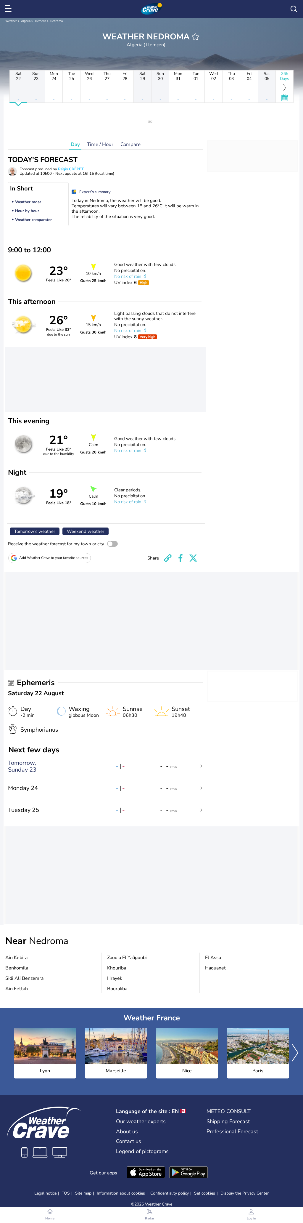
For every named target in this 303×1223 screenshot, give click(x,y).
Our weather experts (141, 1121)
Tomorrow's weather (34, 531)
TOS (66, 1193)
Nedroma (56, 21)
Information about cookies (121, 1193)
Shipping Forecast (228, 1121)
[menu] (9, 9)
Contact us (128, 1141)
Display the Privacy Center (244, 1193)
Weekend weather (85, 531)
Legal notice (45, 1193)
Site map (83, 1193)
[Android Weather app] (188, 1172)
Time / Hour (100, 144)
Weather (11, 21)
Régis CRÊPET (71, 169)
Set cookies (204, 1193)
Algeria (25, 21)
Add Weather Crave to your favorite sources (53, 557)
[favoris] (195, 37)
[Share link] (168, 558)
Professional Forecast (232, 1131)
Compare (130, 144)
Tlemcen (40, 21)
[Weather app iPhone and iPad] (146, 1172)
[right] (295, 1053)
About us (127, 1131)
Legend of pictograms (142, 1151)
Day (75, 144)
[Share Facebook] (180, 558)
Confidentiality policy (169, 1193)
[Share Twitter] (193, 558)
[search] (294, 9)
